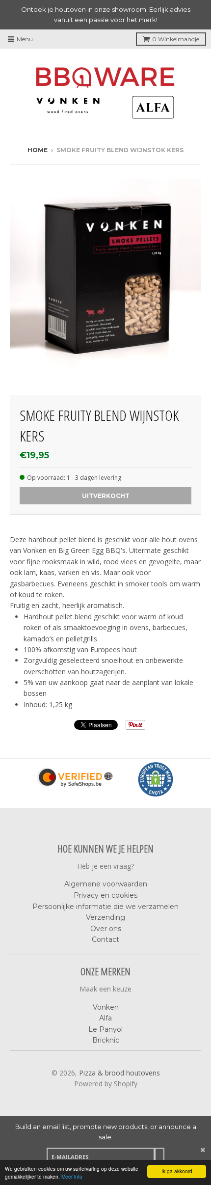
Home (37, 150)
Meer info (71, 1176)
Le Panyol (105, 1029)
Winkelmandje (175, 39)
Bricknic (105, 1040)
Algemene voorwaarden (105, 884)
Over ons (105, 928)
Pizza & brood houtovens (119, 1072)
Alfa (105, 1018)
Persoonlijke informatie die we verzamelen (105, 906)
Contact (105, 939)
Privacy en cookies (105, 895)
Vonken (106, 1007)
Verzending (105, 917)
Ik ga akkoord (176, 1171)
